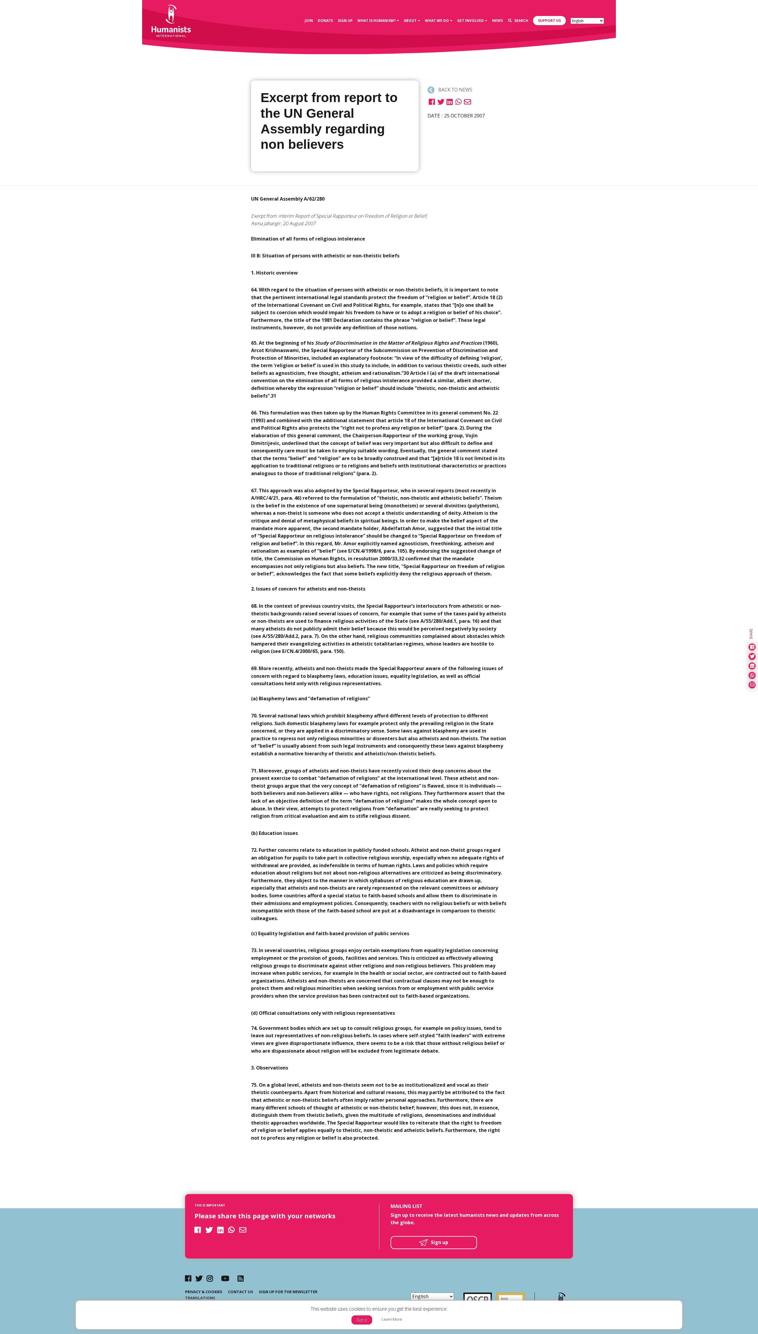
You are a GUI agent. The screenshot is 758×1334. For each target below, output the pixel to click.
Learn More (392, 1319)
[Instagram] (210, 1278)
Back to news (454, 89)
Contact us (240, 1291)
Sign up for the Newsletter (288, 1291)
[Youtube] (225, 1278)
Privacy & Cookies (203, 1291)
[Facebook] (188, 1278)
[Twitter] (199, 1278)
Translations (200, 1298)
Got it (361, 1320)
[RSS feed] (240, 1278)
